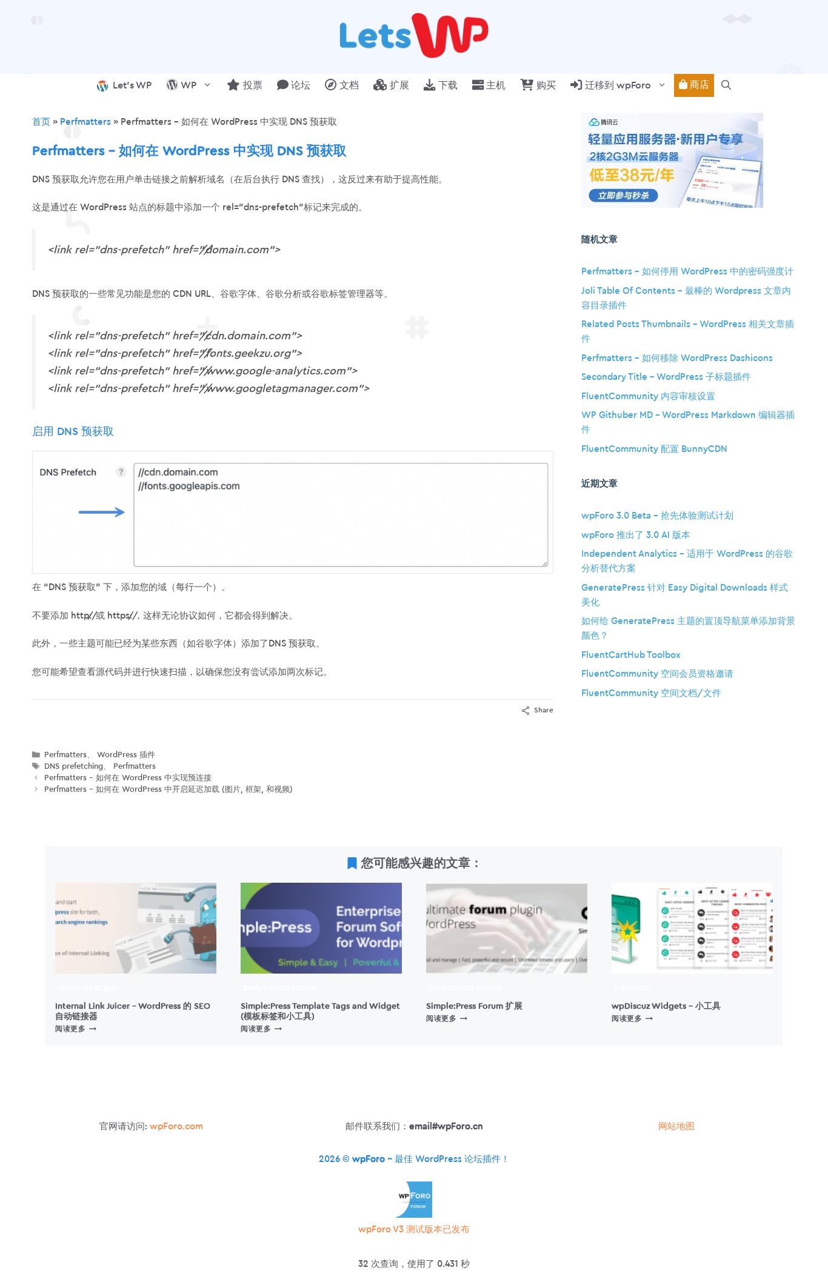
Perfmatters (85, 122)
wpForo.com (176, 1126)
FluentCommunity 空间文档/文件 (651, 693)
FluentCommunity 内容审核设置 (648, 396)
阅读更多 (75, 1028)
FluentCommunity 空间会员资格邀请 (657, 674)
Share (543, 710)
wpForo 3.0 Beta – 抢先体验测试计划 (657, 515)
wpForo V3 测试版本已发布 (414, 1229)
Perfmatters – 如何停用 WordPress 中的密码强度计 (687, 271)
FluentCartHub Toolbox (631, 655)
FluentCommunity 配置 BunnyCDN (654, 449)
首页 (41, 122)
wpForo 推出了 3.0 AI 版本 (635, 535)
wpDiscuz (632, 989)
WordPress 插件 (126, 755)
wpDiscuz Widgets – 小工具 (666, 1006)
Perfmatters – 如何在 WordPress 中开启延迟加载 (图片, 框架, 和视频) (168, 789)
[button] (726, 85)
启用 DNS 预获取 (73, 431)
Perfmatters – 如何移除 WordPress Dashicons (677, 358)
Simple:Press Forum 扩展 (474, 1006)
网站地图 (676, 1126)
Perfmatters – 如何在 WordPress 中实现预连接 (128, 778)
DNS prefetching (73, 766)
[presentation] (135, 928)
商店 (698, 85)
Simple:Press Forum (279, 989)
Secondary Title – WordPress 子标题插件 (666, 377)
